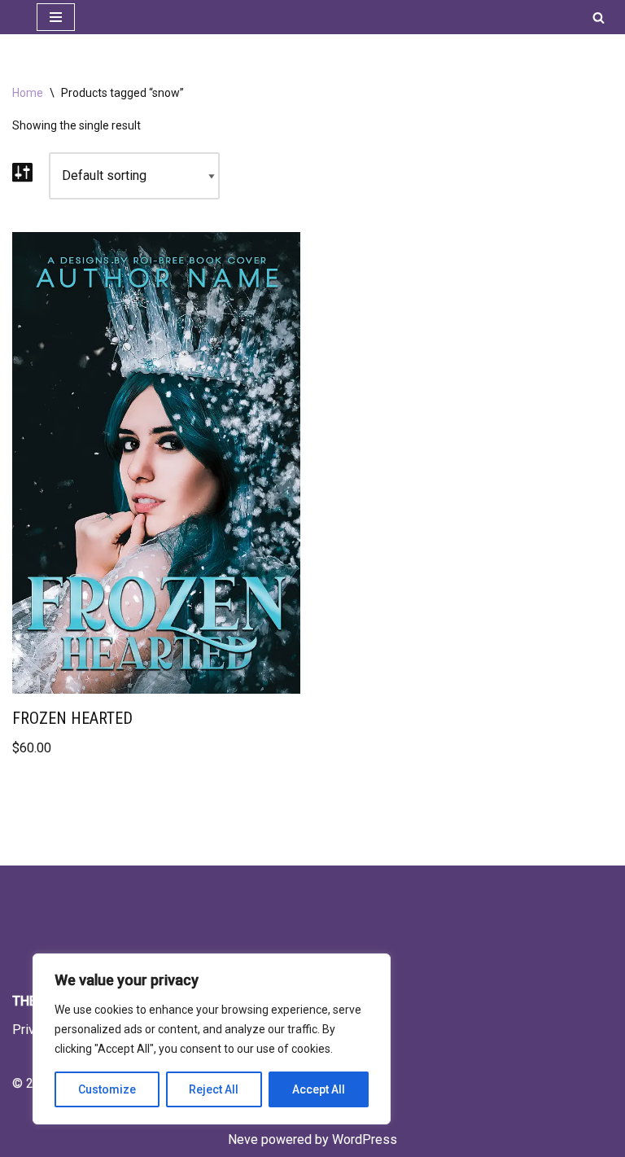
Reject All (213, 1089)
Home (27, 92)
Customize (107, 1089)
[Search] (598, 17)
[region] (212, 1038)
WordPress (364, 1139)
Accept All (318, 1089)
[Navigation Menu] (56, 17)
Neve (243, 1139)
